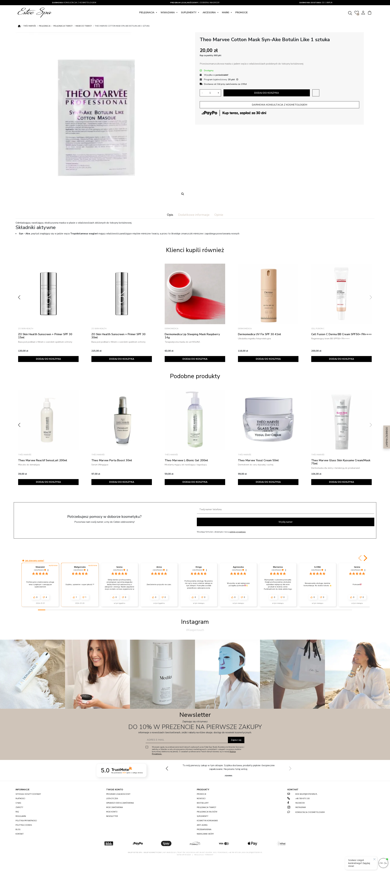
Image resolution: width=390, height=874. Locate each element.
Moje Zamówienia (114, 807)
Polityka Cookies (24, 825)
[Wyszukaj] (350, 12)
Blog (18, 829)
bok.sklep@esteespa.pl (306, 794)
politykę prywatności (237, 532)
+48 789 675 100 (302, 798)
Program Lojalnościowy (118, 794)
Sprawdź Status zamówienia (120, 803)
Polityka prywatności (26, 821)
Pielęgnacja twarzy (63, 26)
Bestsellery (203, 803)
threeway (209, 855)
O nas (18, 803)
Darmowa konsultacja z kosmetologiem (279, 104)
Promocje (241, 12)
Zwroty (19, 807)
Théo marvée (29, 26)
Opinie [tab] (218, 215)
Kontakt (20, 834)
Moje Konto (111, 812)
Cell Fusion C (245, 328)
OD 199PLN (315, 2)
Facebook (300, 803)
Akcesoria (209, 12)
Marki (225, 12)
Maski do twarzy (84, 26)
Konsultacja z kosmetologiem (74, 2)
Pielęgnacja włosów (207, 812)
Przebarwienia (204, 829)
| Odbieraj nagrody (195, 2)
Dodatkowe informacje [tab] (193, 215)
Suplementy (188, 12)
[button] (182, 194)
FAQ (17, 812)
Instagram (300, 807)
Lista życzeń (112, 798)
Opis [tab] (170, 215)
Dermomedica (99, 328)
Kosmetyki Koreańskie (207, 821)
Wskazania (168, 12)
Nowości (201, 798)
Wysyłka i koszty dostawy (28, 794)
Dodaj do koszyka (266, 93)
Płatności (20, 798)
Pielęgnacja (146, 12)
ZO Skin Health (26, 328)
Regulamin (21, 816)
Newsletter (112, 816)
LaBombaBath (319, 291)
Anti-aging (202, 825)
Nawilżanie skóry (205, 834)
